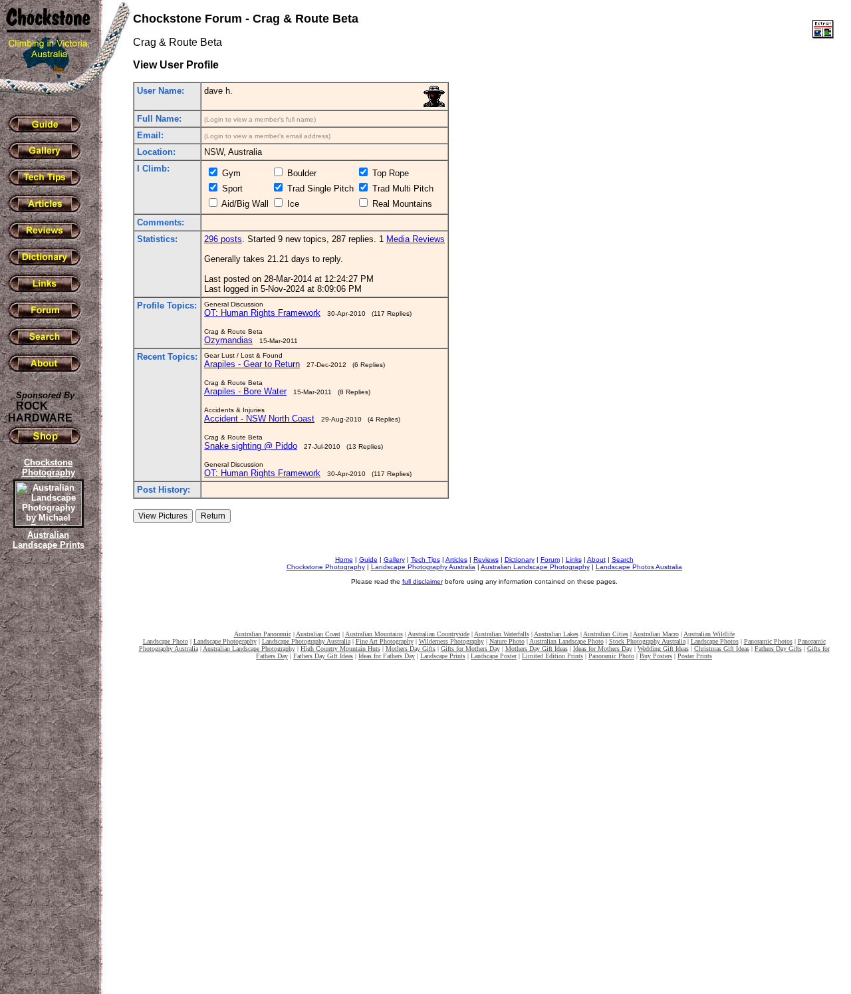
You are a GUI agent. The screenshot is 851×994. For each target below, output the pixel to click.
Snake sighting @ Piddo (250, 446)
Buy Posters (656, 656)
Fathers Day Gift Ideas (323, 656)
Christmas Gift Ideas (721, 648)
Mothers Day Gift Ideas (536, 648)
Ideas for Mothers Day (602, 648)
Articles (456, 559)
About (596, 559)
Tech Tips (425, 559)
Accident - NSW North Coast (259, 419)
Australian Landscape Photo (566, 641)
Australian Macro (656, 634)
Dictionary (520, 559)
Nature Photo (507, 641)
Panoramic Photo (611, 656)
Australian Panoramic (262, 634)
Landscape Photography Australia (423, 566)
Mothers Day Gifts (410, 648)
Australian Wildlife (709, 634)
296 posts (223, 239)
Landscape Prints (442, 656)
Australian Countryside (438, 634)
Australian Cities (605, 634)
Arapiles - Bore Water (245, 391)
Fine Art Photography (385, 641)
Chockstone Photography (326, 566)
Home (344, 559)
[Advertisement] (46, 781)
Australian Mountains (374, 634)
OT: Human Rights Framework (262, 313)
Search (623, 559)
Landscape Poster (494, 656)
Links (574, 559)
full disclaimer (422, 581)
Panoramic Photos (768, 641)
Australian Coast (318, 634)
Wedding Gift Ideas (663, 648)
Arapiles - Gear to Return (252, 364)
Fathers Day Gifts (778, 648)
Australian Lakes (556, 634)
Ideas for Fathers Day (386, 656)
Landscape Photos (715, 641)
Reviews (486, 559)
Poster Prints (694, 656)
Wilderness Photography (451, 641)
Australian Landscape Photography (535, 566)
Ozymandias (228, 340)
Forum (550, 559)
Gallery (394, 559)
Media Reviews (415, 239)
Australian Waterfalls (501, 634)
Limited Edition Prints (552, 656)
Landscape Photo (165, 641)
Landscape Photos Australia (639, 566)
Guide (368, 559)
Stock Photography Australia (647, 641)
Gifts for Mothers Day (470, 648)
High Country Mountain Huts (340, 648)
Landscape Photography (225, 641)
